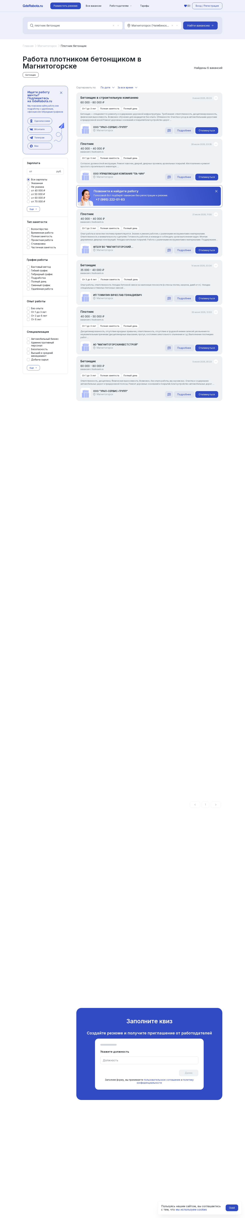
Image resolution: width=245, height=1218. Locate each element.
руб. (58, 171)
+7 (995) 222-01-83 (110, 199)
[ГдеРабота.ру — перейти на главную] (33, 5)
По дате (105, 87)
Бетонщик (88, 265)
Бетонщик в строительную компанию (109, 97)
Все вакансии (93, 5)
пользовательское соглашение (162, 1079)
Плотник (87, 144)
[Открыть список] (118, 26)
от (30, 171)
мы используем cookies (191, 1209)
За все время (125, 87)
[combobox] (72, 26)
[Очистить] (114, 26)
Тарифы (144, 5)
